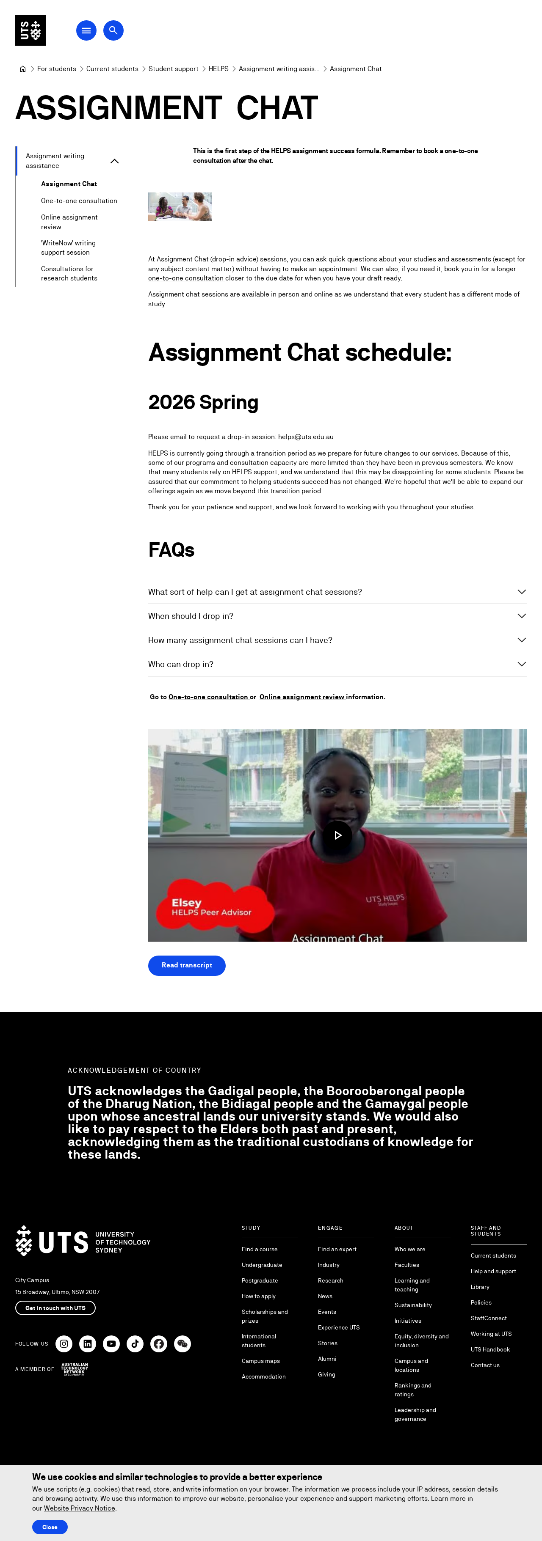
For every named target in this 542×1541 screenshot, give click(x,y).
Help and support (493, 1271)
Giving (326, 1374)
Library (480, 1286)
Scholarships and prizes (265, 1316)
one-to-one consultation (186, 278)
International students (259, 1341)
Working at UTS (491, 1333)
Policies (481, 1302)
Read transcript (187, 965)
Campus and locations (411, 1365)
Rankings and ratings (413, 1390)
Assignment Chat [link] (356, 69)
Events (327, 1311)
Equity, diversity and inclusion (422, 1341)
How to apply (259, 1296)
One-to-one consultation (79, 201)
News (325, 1296)
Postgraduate (260, 1280)
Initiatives (408, 1320)
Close (50, 1527)
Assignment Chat (69, 184)
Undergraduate (262, 1264)
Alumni (327, 1358)
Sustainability (413, 1305)
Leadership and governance (415, 1414)
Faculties (407, 1264)
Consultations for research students (69, 273)
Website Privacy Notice (79, 1508)
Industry (329, 1264)
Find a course (260, 1249)
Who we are (410, 1249)
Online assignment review (69, 222)
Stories (327, 1343)
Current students (493, 1255)
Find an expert (337, 1249)
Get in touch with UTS (55, 1308)
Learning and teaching (412, 1285)
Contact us (485, 1365)
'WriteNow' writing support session (68, 247)
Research (330, 1280)
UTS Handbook (490, 1349)
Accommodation (264, 1376)
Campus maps (261, 1360)
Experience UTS (339, 1327)
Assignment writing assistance (55, 160)
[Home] (23, 69)
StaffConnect (489, 1318)
